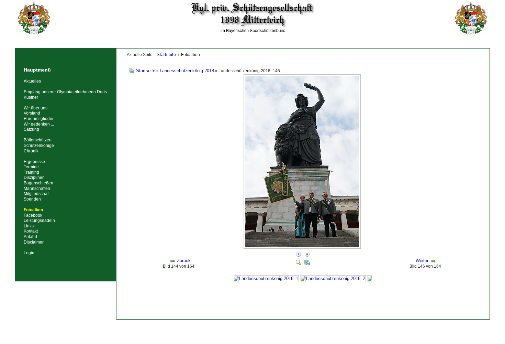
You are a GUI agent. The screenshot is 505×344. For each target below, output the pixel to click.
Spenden (32, 199)
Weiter (422, 260)
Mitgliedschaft (36, 193)
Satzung (31, 129)
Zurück (184, 260)
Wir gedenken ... (39, 124)
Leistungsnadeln (39, 220)
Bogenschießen (38, 183)
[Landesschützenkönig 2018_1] (266, 278)
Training (31, 172)
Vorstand (32, 113)
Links (29, 226)
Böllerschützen (38, 140)
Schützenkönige (39, 145)
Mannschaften (37, 188)
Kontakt (31, 231)
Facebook (33, 215)
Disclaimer (34, 242)
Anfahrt (30, 236)
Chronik (31, 151)
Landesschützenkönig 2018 (187, 70)
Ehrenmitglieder (39, 118)
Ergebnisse (34, 161)
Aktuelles (32, 81)
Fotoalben (33, 209)
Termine (31, 166)
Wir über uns (35, 108)
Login (29, 252)
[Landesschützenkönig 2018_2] (333, 278)
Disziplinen (34, 177)
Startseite (145, 70)
